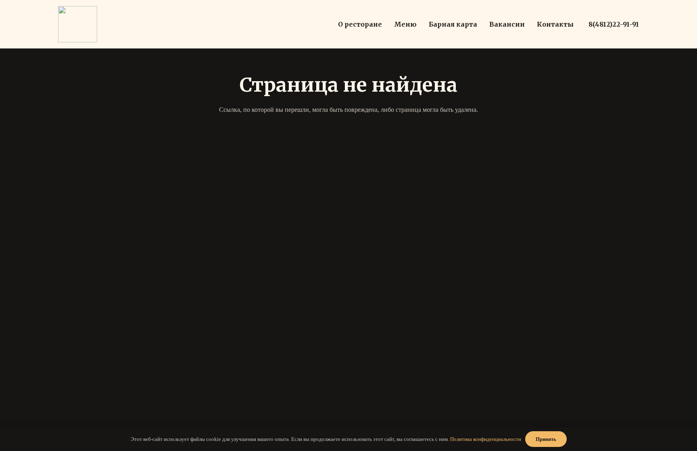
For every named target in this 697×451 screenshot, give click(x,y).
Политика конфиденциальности (485, 439)
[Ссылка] (77, 24)
